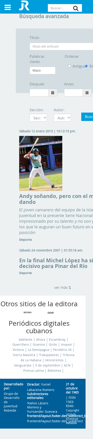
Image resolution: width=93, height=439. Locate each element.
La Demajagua (38, 350)
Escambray (57, 340)
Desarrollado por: (12, 386)
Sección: (37, 109)
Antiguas (75, 66)
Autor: (59, 109)
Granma (39, 345)
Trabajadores (49, 355)
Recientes (87, 66)
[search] (76, 8)
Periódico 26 (62, 350)
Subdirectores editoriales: (37, 396)
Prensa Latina (33, 371)
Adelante (25, 340)
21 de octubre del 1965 (72, 388)
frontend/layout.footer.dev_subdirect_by (43, 416)
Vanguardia (22, 365)
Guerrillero (20, 345)
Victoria (18, 350)
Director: (33, 384)
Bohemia (54, 371)
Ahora (40, 340)
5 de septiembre (47, 365)
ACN (67, 365)
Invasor (66, 345)
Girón (53, 345)
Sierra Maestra (24, 355)
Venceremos (54, 360)
